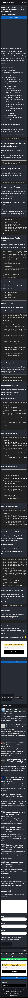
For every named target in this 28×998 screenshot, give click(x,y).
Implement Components (14, 97)
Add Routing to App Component (16, 119)
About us (5, 989)
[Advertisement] (14, 33)
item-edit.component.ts (17, 104)
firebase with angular (6, 700)
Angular (4, 14)
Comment (4, 899)
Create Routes (11, 115)
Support (8, 991)
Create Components (16, 95)
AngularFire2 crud (19, 697)
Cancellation (13, 991)
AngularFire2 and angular (7, 694)
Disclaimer (19, 991)
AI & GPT (3, 713)
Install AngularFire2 (10, 77)
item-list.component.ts (16, 99)
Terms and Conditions (20, 989)
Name (3, 916)
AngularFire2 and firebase (7, 697)
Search (24, 950)
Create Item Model (15, 90)
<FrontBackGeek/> (8, 2)
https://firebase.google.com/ (18, 191)
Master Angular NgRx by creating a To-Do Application (16, 814)
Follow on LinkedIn (14, 17)
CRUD (19, 631)
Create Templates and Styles (16, 112)
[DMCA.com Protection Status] (14, 996)
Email (3, 923)
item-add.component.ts (17, 102)
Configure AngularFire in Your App (14, 83)
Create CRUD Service (16, 93)
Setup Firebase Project (14, 79)
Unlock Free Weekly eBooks (13, 644)
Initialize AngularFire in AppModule (14, 87)
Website (3, 930)
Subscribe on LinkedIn (14, 662)
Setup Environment (10, 70)
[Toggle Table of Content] (23, 68)
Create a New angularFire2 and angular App (13, 74)
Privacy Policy (11, 989)
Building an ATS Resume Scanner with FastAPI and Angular (16, 727)
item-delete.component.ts (16, 107)
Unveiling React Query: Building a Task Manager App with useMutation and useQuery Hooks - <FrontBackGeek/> (13, 883)
